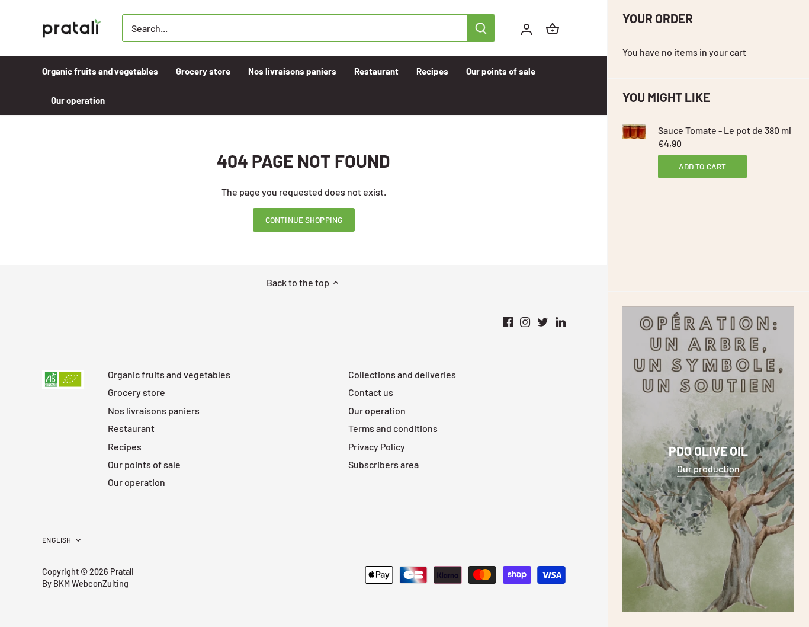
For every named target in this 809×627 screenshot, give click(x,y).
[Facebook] (508, 321)
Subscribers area (383, 464)
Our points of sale (144, 464)
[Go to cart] (552, 28)
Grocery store (136, 392)
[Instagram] (525, 321)
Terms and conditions (393, 428)
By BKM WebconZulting (85, 583)
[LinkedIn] (561, 321)
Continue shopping (303, 220)
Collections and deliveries (402, 374)
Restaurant (131, 428)
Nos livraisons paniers (154, 410)
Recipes (125, 446)
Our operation (136, 482)
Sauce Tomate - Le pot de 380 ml (724, 130)
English (56, 540)
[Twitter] (543, 321)
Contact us (370, 392)
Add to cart (703, 166)
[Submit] (481, 28)
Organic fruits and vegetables (169, 374)
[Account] (526, 28)
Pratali (122, 572)
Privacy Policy (376, 446)
